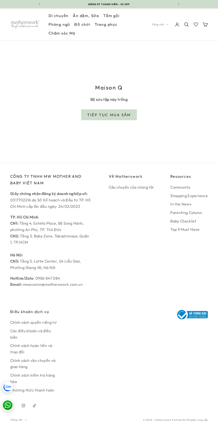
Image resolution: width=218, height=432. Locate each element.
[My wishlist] (195, 23)
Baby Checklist (183, 221)
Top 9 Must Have (184, 229)
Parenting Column (186, 212)
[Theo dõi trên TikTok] (34, 405)
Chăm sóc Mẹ (62, 33)
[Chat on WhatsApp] (7, 405)
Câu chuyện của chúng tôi (131, 187)
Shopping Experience (189, 195)
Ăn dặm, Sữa (86, 15)
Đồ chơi (82, 24)
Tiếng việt (158, 24)
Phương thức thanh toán (32, 390)
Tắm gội (111, 15)
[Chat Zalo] (7, 387)
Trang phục (106, 24)
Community (180, 187)
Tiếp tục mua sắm (109, 115)
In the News (180, 204)
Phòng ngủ (59, 24)
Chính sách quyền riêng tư (33, 322)
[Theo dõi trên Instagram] (23, 405)
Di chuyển (59, 15)
